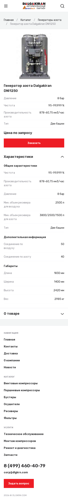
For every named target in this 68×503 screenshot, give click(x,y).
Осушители (12, 404)
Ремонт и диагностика (20, 448)
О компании (12, 360)
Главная (9, 339)
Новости (10, 367)
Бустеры (10, 397)
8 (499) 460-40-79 (24, 465)
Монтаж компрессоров (20, 441)
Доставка (11, 353)
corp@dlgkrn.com (16, 472)
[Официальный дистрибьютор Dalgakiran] (34, 5)
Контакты (11, 346)
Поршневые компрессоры (22, 390)
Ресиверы (11, 411)
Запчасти (10, 455)
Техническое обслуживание (24, 434)
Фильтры (10, 418)
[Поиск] (62, 6)
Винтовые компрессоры (21, 383)
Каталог (9, 376)
